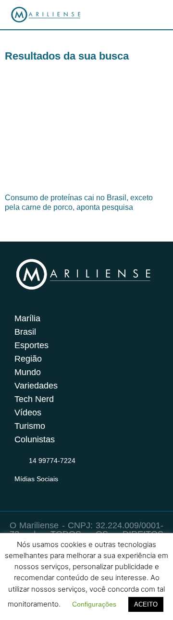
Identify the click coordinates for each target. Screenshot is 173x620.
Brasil (25, 332)
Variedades (36, 385)
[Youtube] (57, 491)
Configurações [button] (94, 604)
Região (28, 359)
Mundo (27, 372)
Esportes (31, 345)
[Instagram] (20, 491)
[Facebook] (39, 491)
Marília (27, 318)
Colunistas (34, 439)
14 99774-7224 (52, 460)
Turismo (29, 426)
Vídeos (27, 412)
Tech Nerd (34, 399)
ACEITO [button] (146, 604)
